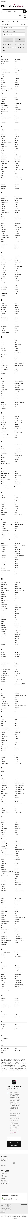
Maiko (2, 602)
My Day (16, 644)
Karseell (3, 502)
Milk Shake (17, 599)
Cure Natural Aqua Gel (20, 242)
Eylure (16, 332)
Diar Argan (3, 295)
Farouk (2, 352)
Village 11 (17, 966)
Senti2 (2, 865)
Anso (16, 61)
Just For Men (17, 483)
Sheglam (3, 884)
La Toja (3, 535)
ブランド (23, 24)
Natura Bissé (4, 667)
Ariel (16, 80)
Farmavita (3, 350)
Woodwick (17, 1005)
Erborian (17, 311)
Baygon (3, 153)
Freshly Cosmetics (19, 352)
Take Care (3, 900)
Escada (16, 315)
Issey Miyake (18, 457)
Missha (16, 605)
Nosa (16, 675)
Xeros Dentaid (4, 1014)
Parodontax (4, 740)
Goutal (16, 396)
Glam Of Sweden (19, 381)
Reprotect (3, 808)
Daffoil (2, 256)
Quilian (3, 771)
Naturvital (3, 679)
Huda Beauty (18, 428)
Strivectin (17, 868)
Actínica (3, 64)
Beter (16, 132)
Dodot (16, 264)
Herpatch (17, 426)
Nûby (16, 677)
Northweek (17, 673)
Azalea (16, 120)
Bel (2, 169)
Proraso (16, 761)
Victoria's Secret (5, 991)
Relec (2, 802)
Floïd (2, 363)
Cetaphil (3, 231)
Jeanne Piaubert (5, 475)
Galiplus (3, 387)
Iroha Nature (18, 451)
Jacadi (2, 471)
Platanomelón (18, 732)
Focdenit (3, 373)
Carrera (3, 214)
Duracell (16, 291)
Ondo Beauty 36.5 (5, 705)
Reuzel (16, 779)
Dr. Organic (17, 279)
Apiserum (17, 66)
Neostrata (17, 656)
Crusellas (17, 233)
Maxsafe (3, 631)
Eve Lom (16, 330)
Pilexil (16, 723)
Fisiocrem (3, 359)
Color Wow (17, 210)
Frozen (16, 357)
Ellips (16, 303)
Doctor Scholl (18, 262)
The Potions (4, 942)
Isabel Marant (18, 453)
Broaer (16, 175)
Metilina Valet (18, 588)
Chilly (2, 239)
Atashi (16, 95)
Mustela (16, 642)
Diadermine (4, 293)
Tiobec (16, 911)
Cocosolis (17, 202)
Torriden (17, 921)
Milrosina (17, 603)
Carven (3, 219)
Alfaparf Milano (4, 91)
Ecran (2, 315)
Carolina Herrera (5, 212)
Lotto (16, 561)
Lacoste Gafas (4, 545)
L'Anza (2, 560)
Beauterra (3, 159)
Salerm (3, 824)
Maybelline (3, 633)
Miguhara (17, 596)
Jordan (16, 473)
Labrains (3, 541)
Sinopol (16, 820)
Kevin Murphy (18, 498)
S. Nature (3, 820)
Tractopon (17, 928)
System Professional (19, 891)
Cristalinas (17, 229)
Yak (2, 1028)
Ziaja (2, 1040)
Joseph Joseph (18, 475)
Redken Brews (4, 793)
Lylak (16, 574)
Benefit (3, 180)
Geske (2, 398)
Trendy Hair (17, 934)
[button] (14, 1163)
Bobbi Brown (18, 157)
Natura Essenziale (5, 669)
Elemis (2, 322)
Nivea (16, 669)
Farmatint (3, 348)
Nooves (16, 671)
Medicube (3, 636)
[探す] (25, 11)
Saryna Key (4, 838)
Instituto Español (18, 445)
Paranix (3, 734)
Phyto (16, 719)
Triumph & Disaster (19, 940)
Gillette (3, 402)
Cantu (2, 204)
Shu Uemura (4, 890)
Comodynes (17, 214)
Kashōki (3, 504)
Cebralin (3, 223)
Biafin (16, 134)
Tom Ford (17, 915)
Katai (2, 506)
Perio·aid (3, 748)
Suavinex (17, 870)
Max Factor (3, 629)
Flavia (2, 361)
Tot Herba (17, 923)
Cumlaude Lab (18, 239)
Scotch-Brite (4, 851)
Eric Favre (17, 313)
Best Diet (17, 130)
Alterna (3, 103)
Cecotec (3, 225)
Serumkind (3, 869)
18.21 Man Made (5, 1048)
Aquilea (16, 72)
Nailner (3, 652)
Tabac (2, 898)
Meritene (17, 584)
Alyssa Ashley (4, 107)
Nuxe (16, 681)
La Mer (2, 526)
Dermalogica (4, 285)
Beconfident (4, 167)
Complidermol (18, 219)
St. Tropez (17, 857)
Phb (2, 759)
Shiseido (3, 888)
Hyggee (16, 437)
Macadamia (4, 584)
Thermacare (17, 900)
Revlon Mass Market (19, 783)
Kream (16, 508)
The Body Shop (4, 930)
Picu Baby (17, 721)
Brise (16, 173)
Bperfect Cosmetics (19, 169)
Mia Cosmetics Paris (19, 590)
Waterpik (3, 998)
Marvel (2, 615)
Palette (3, 723)
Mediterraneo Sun (5, 640)
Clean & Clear (18, 196)
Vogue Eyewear (18, 980)
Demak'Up (3, 270)
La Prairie (3, 528)
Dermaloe (3, 283)
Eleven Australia (5, 324)
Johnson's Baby (4, 488)
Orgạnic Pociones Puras (20, 695)
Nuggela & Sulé (18, 679)
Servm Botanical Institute (7, 871)
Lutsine (16, 567)
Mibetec (16, 592)
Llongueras (17, 543)
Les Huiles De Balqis (19, 524)
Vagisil (2, 968)
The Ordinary (4, 938)
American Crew (4, 111)
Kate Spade (4, 508)
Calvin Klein (4, 196)
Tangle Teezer (4, 911)
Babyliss (3, 134)
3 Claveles (3, 1050)
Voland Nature (18, 982)
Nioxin (16, 667)
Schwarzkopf (4, 843)
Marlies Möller (4, 608)
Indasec (3, 461)
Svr (15, 880)
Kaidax (2, 500)
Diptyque (17, 260)
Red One (3, 789)
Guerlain (17, 398)
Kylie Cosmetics (18, 514)
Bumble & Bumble (19, 180)
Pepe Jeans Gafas (5, 746)
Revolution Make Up (19, 789)
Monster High (18, 626)
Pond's (16, 746)
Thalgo (2, 925)
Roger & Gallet (18, 812)
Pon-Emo (17, 748)
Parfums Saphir (5, 736)
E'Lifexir (3, 330)
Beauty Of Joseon (5, 161)
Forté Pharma (18, 344)
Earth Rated (4, 305)
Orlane (16, 701)
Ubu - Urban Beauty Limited (5, 953)
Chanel (3, 233)
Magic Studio (4, 596)
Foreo (16, 340)
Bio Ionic (16, 138)
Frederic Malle (18, 350)
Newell (16, 660)
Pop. (16, 751)
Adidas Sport (4, 70)
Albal (2, 84)
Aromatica (17, 84)
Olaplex (3, 697)
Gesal (2, 396)
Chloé (2, 242)
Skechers (17, 824)
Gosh (16, 393)
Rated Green (4, 785)
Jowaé (16, 477)
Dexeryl (3, 291)
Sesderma (3, 873)
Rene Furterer (4, 806)
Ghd (2, 400)
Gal (2, 383)
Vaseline (3, 976)
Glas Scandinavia (19, 383)
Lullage (16, 563)
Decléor (3, 266)
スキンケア (9, 21)
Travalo (16, 930)
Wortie (16, 1007)
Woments (17, 1003)
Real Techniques (5, 787)
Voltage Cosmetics (19, 984)
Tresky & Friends (18, 938)
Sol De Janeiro (18, 843)
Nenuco (3, 683)
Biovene (16, 150)
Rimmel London (18, 804)
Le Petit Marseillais (5, 570)
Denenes (3, 272)
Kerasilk (3, 514)
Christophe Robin (5, 244)
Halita (2, 420)
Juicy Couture (18, 481)
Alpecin (3, 99)
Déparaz (3, 279)
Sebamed (3, 853)
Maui (2, 623)
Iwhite (16, 461)
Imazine (3, 457)
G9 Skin (3, 381)
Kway (16, 512)
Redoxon (3, 795)
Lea (2, 572)
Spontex (17, 853)
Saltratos (3, 830)
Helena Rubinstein (5, 437)
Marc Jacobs (4, 604)
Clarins (2, 248)
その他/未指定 (14, 1145)
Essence (17, 318)
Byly (15, 186)
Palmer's (3, 726)
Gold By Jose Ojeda (19, 389)
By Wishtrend (18, 182)
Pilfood (16, 726)
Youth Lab (17, 1028)
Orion (16, 699)
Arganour (17, 78)
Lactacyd (3, 547)
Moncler (16, 624)
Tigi (15, 903)
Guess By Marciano (19, 402)
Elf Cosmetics (4, 326)
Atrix (16, 97)
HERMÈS (16, 424)
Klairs (16, 504)
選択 (20, 39)
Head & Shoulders (5, 435)
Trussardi (17, 942)
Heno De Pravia (18, 420)
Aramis (16, 74)
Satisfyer (3, 841)
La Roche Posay (5, 532)
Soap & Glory (18, 841)
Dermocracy (4, 287)
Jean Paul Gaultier (5, 473)
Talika (2, 905)
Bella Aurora (4, 175)
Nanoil (2, 658)
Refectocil (3, 799)
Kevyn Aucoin (18, 500)
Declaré (3, 264)
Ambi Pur (3, 109)
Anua (16, 64)
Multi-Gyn (17, 638)
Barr (2, 148)
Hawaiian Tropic (5, 430)
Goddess (17, 387)
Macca (2, 586)
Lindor (16, 535)
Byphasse (17, 188)
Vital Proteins (18, 974)
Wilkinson (17, 998)
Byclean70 (17, 184)
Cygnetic (17, 246)
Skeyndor (17, 826)
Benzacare (3, 184)
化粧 (17, 21)
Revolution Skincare (19, 793)
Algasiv (3, 93)
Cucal (16, 237)
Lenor (2, 574)
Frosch (16, 354)
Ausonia (16, 99)
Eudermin (17, 326)
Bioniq (16, 146)
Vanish (2, 974)
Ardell (16, 76)
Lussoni (16, 565)
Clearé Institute (18, 198)
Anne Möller (17, 59)
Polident (16, 742)
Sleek (16, 832)
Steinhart (17, 861)
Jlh (1, 483)
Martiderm (3, 611)
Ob (2, 693)
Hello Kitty (17, 416)
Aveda (16, 107)
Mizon (16, 615)
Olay (2, 699)
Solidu (16, 847)
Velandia (3, 984)
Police (16, 740)
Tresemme (17, 936)
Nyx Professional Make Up (20, 684)
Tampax (3, 909)
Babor (2, 132)
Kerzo (16, 495)
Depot (2, 281)
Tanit (2, 913)
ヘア (14, 21)
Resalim (3, 810)
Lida (15, 530)
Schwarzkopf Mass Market (5, 845)
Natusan (3, 681)
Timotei (16, 907)
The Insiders (4, 936)
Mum (16, 640)
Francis (16, 348)
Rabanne (3, 779)
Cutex (16, 244)
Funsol (16, 371)
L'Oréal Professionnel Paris (20, 556)
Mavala (3, 625)
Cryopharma (17, 235)
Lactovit (3, 549)
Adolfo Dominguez (5, 72)
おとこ (17, 1142)
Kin (15, 502)
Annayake (3, 122)
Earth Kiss (3, 303)
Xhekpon (17, 1014)
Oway (16, 711)
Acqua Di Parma (5, 61)
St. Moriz (17, 855)
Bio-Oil (16, 148)
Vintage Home (18, 970)
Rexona (16, 799)
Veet (2, 980)
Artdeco (16, 86)
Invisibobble (17, 449)
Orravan (17, 703)
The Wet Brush (18, 898)
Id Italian (3, 451)
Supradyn (17, 876)
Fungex (16, 369)
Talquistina (3, 907)
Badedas (3, 136)
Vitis (15, 978)
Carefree (3, 206)
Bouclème (17, 165)
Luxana (16, 569)
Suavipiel (17, 872)
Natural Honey (4, 671)
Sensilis (3, 861)
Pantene (3, 732)
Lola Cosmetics (18, 549)
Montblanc (17, 628)
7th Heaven (17, 1050)
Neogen (16, 652)
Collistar (16, 208)
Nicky (16, 663)
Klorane (16, 506)
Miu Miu (16, 609)
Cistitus (3, 246)
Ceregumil (3, 229)
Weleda (3, 1003)
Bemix (2, 177)
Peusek (3, 753)
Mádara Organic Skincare (5, 591)
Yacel (2, 1026)
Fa (1, 340)
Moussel (17, 636)
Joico (16, 471)
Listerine (17, 539)
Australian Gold (18, 103)
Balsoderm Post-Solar (6, 142)
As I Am (16, 91)
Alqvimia (3, 101)
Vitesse (16, 976)
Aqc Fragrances (18, 70)
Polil (15, 744)
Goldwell (17, 391)
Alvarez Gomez (4, 105)
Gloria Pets (17, 385)
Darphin (3, 258)
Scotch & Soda (4, 848)
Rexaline (17, 797)
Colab (16, 204)
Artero (16, 89)
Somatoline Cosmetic (19, 849)
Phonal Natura (4, 763)
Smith (16, 836)
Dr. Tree (16, 283)
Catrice (2, 221)
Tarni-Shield (4, 915)
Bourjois (16, 167)
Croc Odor (17, 231)
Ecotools (3, 313)
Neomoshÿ (17, 654)
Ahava (2, 80)
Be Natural (3, 155)
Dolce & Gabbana (19, 266)
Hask (2, 426)
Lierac (16, 532)
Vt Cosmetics (18, 988)
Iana (2, 445)
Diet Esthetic (17, 256)
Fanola (2, 346)
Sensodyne (4, 863)
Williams (16, 1000)
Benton (3, 182)
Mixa (16, 611)
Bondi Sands (18, 161)
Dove (16, 270)
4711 (2, 1052)
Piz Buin (16, 728)
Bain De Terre (4, 138)
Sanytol (3, 836)
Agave (2, 78)
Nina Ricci (17, 665)
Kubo (16, 510)
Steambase (17, 859)
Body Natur (17, 159)
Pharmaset (3, 755)
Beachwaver (4, 157)
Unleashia (17, 952)
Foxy (16, 346)
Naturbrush (4, 673)
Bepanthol (3, 186)
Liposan (16, 537)
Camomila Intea (4, 200)
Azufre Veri (17, 122)
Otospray (17, 707)
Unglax (2, 956)
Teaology (3, 917)
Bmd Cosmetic (18, 155)
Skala (16, 822)
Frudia (16, 359)
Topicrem (17, 919)
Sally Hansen (4, 828)
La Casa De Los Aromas (6, 524)
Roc (15, 808)
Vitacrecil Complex (19, 972)
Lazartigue (3, 564)
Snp (15, 838)
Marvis (2, 617)
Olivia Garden (4, 703)
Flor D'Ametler (4, 365)
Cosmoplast (17, 223)
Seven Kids (3, 878)
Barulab (3, 150)
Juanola (16, 479)
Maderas (3, 594)
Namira (3, 654)
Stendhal (17, 863)
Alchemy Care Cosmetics (7, 89)
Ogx (2, 695)
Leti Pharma (17, 526)
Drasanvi (17, 287)
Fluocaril (3, 371)
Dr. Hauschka (18, 274)
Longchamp (17, 551)
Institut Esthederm (5, 463)
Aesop (2, 74)
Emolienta (17, 307)
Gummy (16, 404)
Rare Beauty (4, 783)
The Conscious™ (5, 934)
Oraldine (17, 693)
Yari (2, 1031)
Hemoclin (17, 418)
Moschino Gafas (18, 634)
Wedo (2, 1000)
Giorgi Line (3, 406)
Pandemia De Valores (6, 730)
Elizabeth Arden (5, 332)
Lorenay (16, 559)
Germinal (3, 393)
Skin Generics (18, 828)
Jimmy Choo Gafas (5, 479)
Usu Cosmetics (18, 956)
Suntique (17, 874)
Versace (3, 986)
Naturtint (3, 677)
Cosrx (16, 225)
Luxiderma (17, 571)
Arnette (16, 82)
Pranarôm (17, 755)
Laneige (3, 557)
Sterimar (17, 866)
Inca (2, 459)
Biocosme (17, 140)
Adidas (2, 68)
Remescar (3, 804)
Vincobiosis (17, 968)
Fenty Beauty (4, 354)
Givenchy (3, 408)
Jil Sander (3, 477)
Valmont (3, 970)
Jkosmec (3, 481)
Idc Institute (4, 453)
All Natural (3, 95)
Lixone (16, 541)
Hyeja (16, 435)
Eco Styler (3, 311)
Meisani (3, 642)
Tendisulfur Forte (5, 921)
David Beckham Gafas (6, 260)
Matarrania (3, 619)
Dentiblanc (3, 274)
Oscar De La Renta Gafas (20, 705)
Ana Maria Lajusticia (6, 118)
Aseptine (17, 93)
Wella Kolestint (4, 1005)
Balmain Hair (4, 140)
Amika (2, 114)
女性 (10, 1142)
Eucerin (16, 324)
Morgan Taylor (18, 630)
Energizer (17, 309)
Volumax (17, 986)
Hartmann (3, 424)
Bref (16, 171)
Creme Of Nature (19, 227)
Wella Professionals (6, 1007)
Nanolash (3, 660)
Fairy (2, 342)
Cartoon (3, 217)
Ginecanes (3, 404)
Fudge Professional (19, 363)
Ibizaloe (3, 449)
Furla (16, 373)
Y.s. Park (3, 1024)
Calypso (3, 198)
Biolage (16, 144)
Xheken (3, 1017)
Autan (16, 105)
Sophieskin (17, 851)
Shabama (3, 882)
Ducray (16, 289)
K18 (2, 495)
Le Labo (3, 568)
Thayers (3, 928)
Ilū (1, 455)
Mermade (17, 586)
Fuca (16, 361)
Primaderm (17, 757)
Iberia (2, 447)
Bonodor (17, 163)
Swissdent (17, 886)
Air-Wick (3, 82)
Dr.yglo (16, 285)
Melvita (3, 644)
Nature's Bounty (5, 675)
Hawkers (3, 433)
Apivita (16, 68)
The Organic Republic (6, 940)
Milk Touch (17, 601)
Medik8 (3, 638)
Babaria (3, 130)
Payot (2, 744)
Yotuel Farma (18, 1026)
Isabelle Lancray (18, 455)
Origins (16, 697)
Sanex (2, 834)
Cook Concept (18, 221)
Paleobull (3, 721)
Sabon (2, 822)
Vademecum (4, 966)
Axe (15, 114)
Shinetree (3, 886)
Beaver (3, 165)
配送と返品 (3, 1)
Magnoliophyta (4, 600)
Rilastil (16, 802)
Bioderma (17, 142)
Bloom (16, 153)
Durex (16, 293)
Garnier (3, 391)
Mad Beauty (4, 588)
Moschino (17, 632)
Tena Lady (3, 919)
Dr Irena (16, 272)
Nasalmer (3, 665)
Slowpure (17, 834)
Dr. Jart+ (16, 276)
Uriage (16, 954)
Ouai (16, 709)
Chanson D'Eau (4, 235)
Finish (2, 357)
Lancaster (3, 555)
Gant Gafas (4, 389)
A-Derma (3, 66)
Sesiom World (4, 876)
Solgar (16, 845)
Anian (2, 120)
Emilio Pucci (17, 305)
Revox (16, 795)
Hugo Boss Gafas (19, 433)
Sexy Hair (3, 880)
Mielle (16, 594)
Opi (2, 709)
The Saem (3, 944)
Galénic (3, 385)
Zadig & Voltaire (5, 1038)
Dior (15, 258)
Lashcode (3, 562)
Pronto (16, 759)
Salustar (3, 832)
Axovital (16, 118)
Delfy (2, 268)
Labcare (3, 537)
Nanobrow (3, 656)
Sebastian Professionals (7, 855)
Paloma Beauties (5, 728)
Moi (15, 617)
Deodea (3, 276)
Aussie (16, 101)
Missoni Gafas (18, 607)
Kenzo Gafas (4, 512)
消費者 (8, 39)
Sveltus (16, 878)
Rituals (16, 806)
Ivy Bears (17, 459)
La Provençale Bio (5, 530)
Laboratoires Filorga (6, 539)
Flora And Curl (4, 369)
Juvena (16, 486)
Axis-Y (16, 116)
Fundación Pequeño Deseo (19, 365)
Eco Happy (3, 307)
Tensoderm (4, 923)
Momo (16, 619)
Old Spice (3, 701)
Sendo (2, 859)
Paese (2, 719)
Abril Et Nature (4, 59)
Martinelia (3, 613)
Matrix (2, 621)
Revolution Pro (18, 791)
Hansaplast (4, 422)
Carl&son (3, 208)
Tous (16, 925)
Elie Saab (3, 328)
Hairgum (3, 416)
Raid (2, 781)
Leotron (16, 522)
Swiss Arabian (18, 884)
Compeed (17, 217)
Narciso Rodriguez (5, 663)
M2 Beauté (3, 582)
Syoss (16, 888)
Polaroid (17, 738)
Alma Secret (4, 97)
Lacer (2, 543)
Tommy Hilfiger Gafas (20, 917)
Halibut (3, 418)
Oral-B (2, 711)
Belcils (2, 171)
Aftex (2, 76)
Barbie (2, 144)
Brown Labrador (18, 177)
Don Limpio (17, 268)
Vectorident (4, 978)
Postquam (17, 753)
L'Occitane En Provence (20, 545)
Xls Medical (17, 1017)
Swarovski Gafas (19, 882)
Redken (3, 791)
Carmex (3, 210)
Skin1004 (17, 830)
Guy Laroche (18, 406)
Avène (16, 111)
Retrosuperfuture (5, 812)
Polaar (16, 736)
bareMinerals (4, 146)
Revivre (16, 781)
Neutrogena (17, 658)
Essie (16, 320)
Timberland (17, 905)
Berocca (3, 188)
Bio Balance (17, 136)
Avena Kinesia (18, 109)
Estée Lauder (18, 322)
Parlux (2, 738)
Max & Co (3, 627)
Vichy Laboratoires (5, 988)
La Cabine (3, 522)
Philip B (3, 761)
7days (16, 1048)
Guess (16, 400)
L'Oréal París (18, 553)
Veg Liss (3, 982)
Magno (2, 598)
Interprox (17, 447)
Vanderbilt (3, 972)
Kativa (2, 510)
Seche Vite (3, 857)
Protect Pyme (18, 763)
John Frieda (3, 486)
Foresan (16, 342)
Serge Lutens (4, 867)
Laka (2, 553)
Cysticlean (17, 248)
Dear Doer (3, 262)
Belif (2, 173)
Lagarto (3, 551)
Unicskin (3, 958)
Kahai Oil (3, 498)
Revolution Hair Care (19, 787)
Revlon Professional (19, 785)
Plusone (16, 734)
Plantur (16, 730)
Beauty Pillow (4, 163)
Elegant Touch (4, 320)
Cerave (3, 227)
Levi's (16, 528)
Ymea (16, 1024)
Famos (2, 344)
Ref (2, 797)
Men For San (17, 582)
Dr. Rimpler (17, 281)
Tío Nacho (17, 909)
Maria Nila (3, 606)
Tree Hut (17, 932)
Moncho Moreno (18, 621)
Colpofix (16, 212)
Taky (2, 903)
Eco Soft (3, 309)
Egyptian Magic (4, 318)
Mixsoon (17, 613)
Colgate (16, 206)
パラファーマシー (6, 24)
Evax (16, 328)
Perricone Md (4, 751)
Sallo (2, 826)
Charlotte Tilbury (5, 237)
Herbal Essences (18, 422)
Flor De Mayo (4, 367)
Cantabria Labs (4, 202)
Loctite (16, 547)
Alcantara (3, 86)
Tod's (16, 913)
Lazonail (3, 566)
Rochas (16, 810)
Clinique (16, 200)
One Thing (3, 707)
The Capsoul (4, 932)
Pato (2, 742)
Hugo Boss (17, 430)
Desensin (3, 289)
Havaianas (3, 428)
